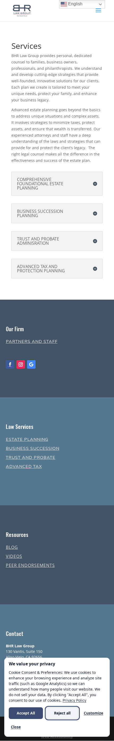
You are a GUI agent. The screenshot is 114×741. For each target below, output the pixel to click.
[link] (22, 10)
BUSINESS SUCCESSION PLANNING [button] (40, 213)
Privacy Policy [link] (74, 700)
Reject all (62, 713)
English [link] (74, 4)
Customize (93, 713)
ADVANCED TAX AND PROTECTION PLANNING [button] (41, 268)
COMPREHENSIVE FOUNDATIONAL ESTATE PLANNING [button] (40, 183)
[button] (98, 13)
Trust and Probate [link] (30, 457)
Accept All (26, 713)
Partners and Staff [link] (32, 341)
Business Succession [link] (32, 448)
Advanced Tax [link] (24, 466)
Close (16, 726)
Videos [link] (14, 556)
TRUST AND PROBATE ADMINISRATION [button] (38, 241)
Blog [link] (12, 547)
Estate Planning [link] (27, 439)
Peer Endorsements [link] (30, 565)
